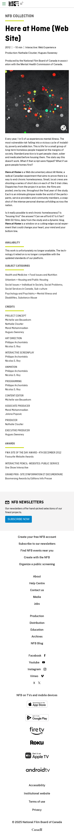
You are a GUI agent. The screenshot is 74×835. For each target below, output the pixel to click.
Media (37, 597)
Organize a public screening (37, 564)
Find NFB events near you (36, 550)
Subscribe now (18, 519)
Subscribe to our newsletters (37, 543)
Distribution (37, 623)
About (37, 576)
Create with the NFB (37, 557)
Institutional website (37, 793)
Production (37, 616)
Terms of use (37, 801)
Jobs (37, 603)
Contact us (37, 590)
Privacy (37, 809)
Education (36, 629)
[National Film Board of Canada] (14, 3)
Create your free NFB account (37, 537)
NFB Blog (37, 643)
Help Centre (37, 583)
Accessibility (37, 785)
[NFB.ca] (21, 4)
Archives (37, 636)
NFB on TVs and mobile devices (37, 695)
